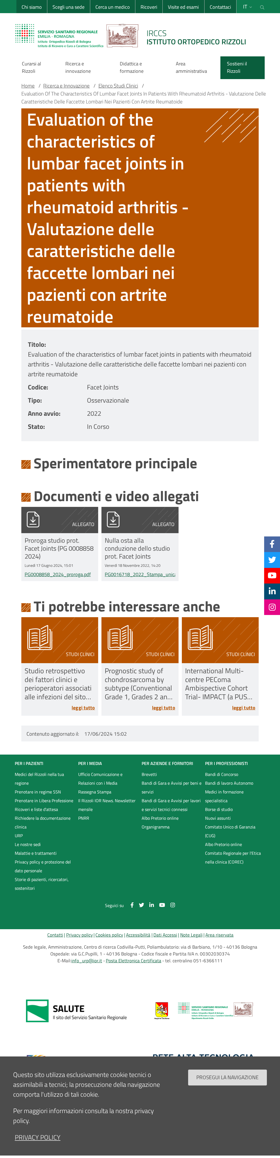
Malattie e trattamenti (36, 853)
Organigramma (156, 827)
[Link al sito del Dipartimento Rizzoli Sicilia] (203, 1010)
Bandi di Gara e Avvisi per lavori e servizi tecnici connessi (171, 805)
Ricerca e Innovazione (66, 86)
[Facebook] (272, 544)
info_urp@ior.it (86, 960)
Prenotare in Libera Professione (44, 800)
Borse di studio (219, 809)
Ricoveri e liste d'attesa (36, 809)
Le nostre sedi (28, 844)
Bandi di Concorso (221, 774)
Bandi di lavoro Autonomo (229, 783)
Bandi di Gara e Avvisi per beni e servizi (172, 787)
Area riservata (219, 934)
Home (28, 86)
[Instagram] (272, 607)
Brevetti (149, 774)
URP (19, 835)
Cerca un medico (112, 7)
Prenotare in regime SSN (38, 792)
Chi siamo (32, 7)
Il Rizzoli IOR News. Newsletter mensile (107, 805)
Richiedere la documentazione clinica (43, 822)
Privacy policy (79, 934)
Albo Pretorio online (160, 818)
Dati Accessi (165, 934)
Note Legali (191, 934)
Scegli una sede (68, 7)
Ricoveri (149, 7)
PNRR (83, 818)
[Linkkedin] (272, 591)
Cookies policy (109, 934)
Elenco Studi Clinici (118, 86)
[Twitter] (272, 560)
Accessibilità (138, 934)
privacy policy (37, 1137)
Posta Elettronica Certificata (133, 960)
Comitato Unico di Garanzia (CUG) (230, 831)
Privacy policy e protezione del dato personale (43, 866)
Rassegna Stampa (94, 792)
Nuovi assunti (218, 818)
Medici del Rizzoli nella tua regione (39, 778)
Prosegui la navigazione (227, 1077)
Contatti (55, 934)
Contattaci (220, 7)
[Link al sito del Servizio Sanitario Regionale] (76, 1010)
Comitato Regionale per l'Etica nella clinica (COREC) (233, 857)
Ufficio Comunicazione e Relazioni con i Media (100, 778)
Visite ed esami (183, 7)
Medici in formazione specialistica (224, 796)
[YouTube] (272, 576)
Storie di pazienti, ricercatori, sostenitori (42, 883)
